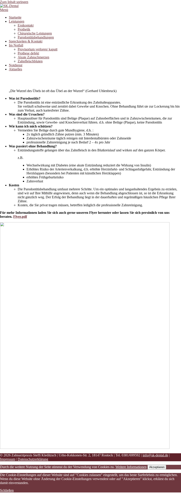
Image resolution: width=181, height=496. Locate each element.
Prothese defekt (28, 53)
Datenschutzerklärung (33, 459)
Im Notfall (16, 45)
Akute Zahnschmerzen (33, 57)
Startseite (15, 17)
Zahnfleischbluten (30, 61)
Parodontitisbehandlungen (36, 37)
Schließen (7, 490)
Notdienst (15, 65)
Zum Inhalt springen (14, 2)
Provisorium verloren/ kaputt (37, 49)
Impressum (7, 459)
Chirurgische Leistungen (35, 33)
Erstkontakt (26, 25)
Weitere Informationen (131, 467)
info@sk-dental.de (155, 455)
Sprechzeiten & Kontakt (25, 41)
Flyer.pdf (20, 216)
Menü (4, 10)
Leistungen (16, 21)
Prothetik (24, 29)
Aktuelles (15, 69)
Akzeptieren (156, 467)
